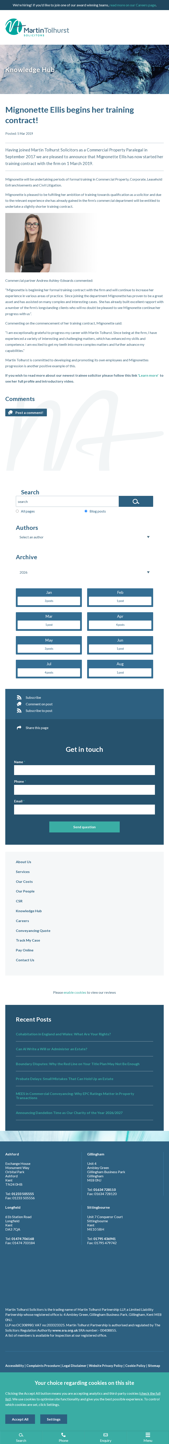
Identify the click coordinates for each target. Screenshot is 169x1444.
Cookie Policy (135, 1366)
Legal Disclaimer (74, 1366)
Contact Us (25, 960)
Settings (54, 1419)
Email (18, 801)
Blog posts (98, 511)
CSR (19, 901)
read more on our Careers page (133, 5)
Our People (25, 891)
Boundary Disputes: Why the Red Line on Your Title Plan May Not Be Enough (78, 1064)
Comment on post (39, 704)
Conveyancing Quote (33, 930)
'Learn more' (148, 375)
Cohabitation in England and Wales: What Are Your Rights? (63, 1034)
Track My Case (28, 940)
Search (30, 492)
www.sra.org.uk (65, 1330)
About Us (23, 862)
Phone (19, 781)
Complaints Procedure (43, 1366)
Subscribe (33, 697)
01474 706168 (22, 1238)
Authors (27, 527)
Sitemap (154, 1366)
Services (23, 871)
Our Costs (24, 881)
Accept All (20, 1419)
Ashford (12, 1154)
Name (18, 762)
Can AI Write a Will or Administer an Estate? (51, 1049)
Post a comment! (29, 412)
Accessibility (14, 1366)
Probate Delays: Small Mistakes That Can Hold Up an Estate (64, 1079)
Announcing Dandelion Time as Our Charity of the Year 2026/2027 (69, 1112)
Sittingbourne (98, 1207)
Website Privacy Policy (106, 1366)
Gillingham (95, 1154)
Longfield (12, 1207)
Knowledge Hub (29, 911)
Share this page (37, 728)
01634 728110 (104, 1189)
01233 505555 (22, 1194)
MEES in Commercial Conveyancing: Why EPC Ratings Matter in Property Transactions (75, 1095)
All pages (28, 511)
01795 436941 (104, 1238)
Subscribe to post (39, 710)
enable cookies (75, 992)
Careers (22, 921)
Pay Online (24, 950)
